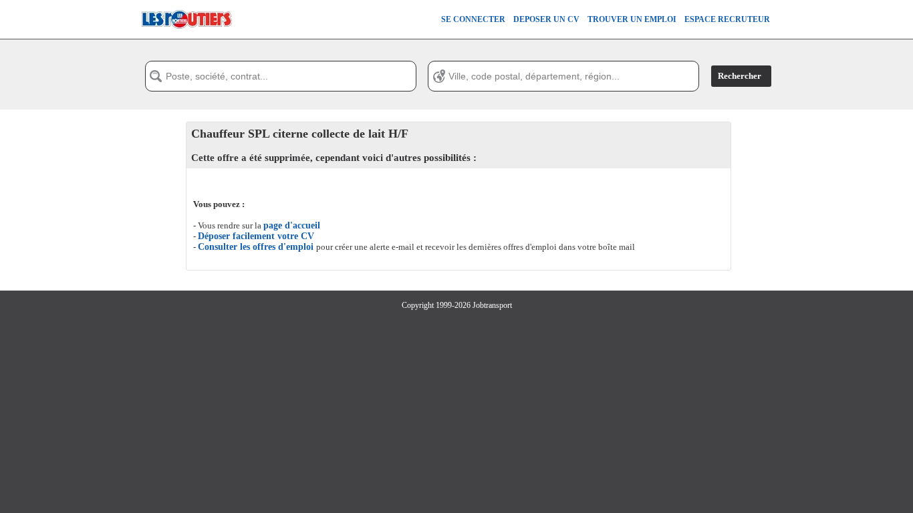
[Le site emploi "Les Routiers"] (186, 36)
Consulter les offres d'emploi (257, 247)
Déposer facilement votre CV (256, 236)
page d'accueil (291, 225)
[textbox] (280, 76)
